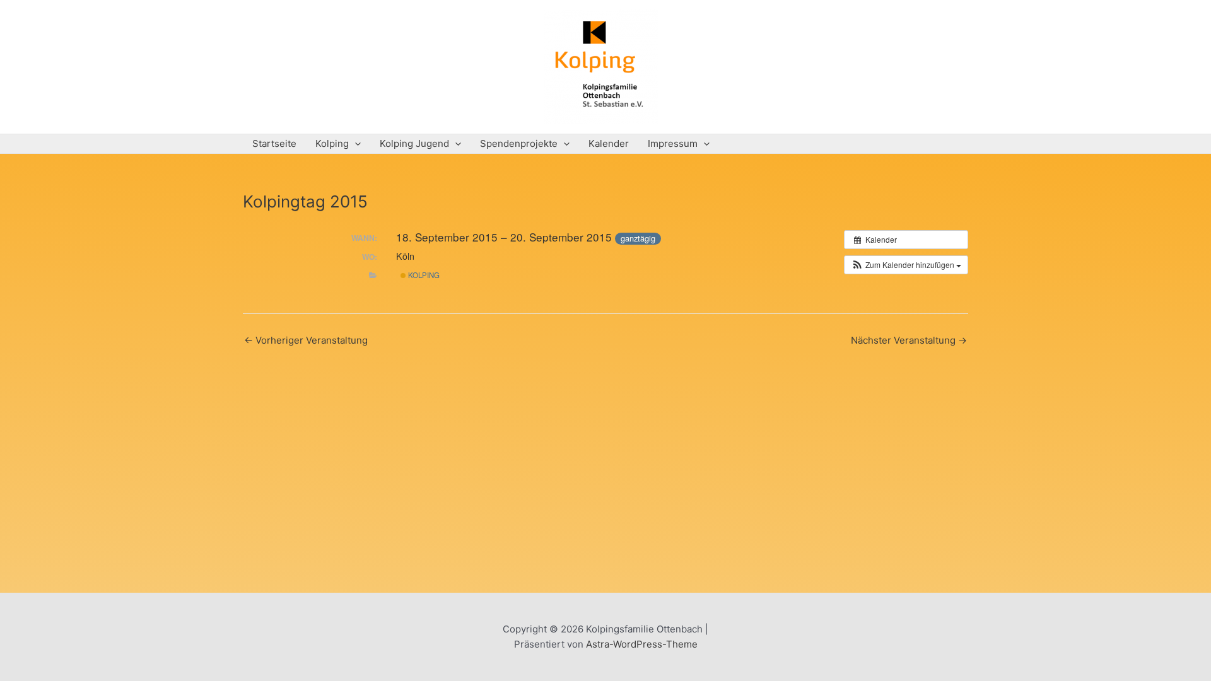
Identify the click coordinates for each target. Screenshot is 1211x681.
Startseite (274, 143)
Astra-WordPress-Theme (642, 644)
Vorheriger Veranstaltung (306, 340)
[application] (355, 143)
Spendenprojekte (519, 143)
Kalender (608, 143)
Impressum (673, 143)
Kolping (332, 143)
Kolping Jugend (414, 143)
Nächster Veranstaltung (909, 340)
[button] (906, 265)
